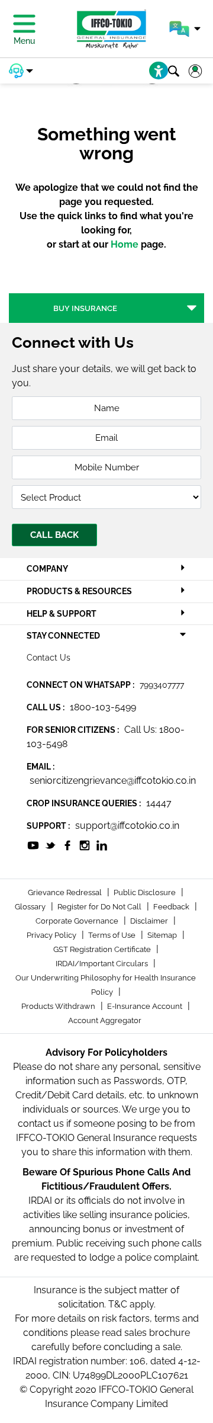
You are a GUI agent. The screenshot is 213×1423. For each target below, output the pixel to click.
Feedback (172, 906)
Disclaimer (150, 920)
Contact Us (48, 657)
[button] (185, 29)
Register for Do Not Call (100, 906)
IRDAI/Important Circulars (103, 963)
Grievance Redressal (66, 892)
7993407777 (162, 685)
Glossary (31, 906)
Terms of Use (112, 935)
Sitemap (163, 935)
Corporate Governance (78, 920)
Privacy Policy (52, 935)
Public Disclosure (146, 892)
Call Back (54, 535)
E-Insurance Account (145, 1006)
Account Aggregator (104, 1020)
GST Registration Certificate (103, 949)
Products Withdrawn (59, 1006)
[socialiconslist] (33, 844)
